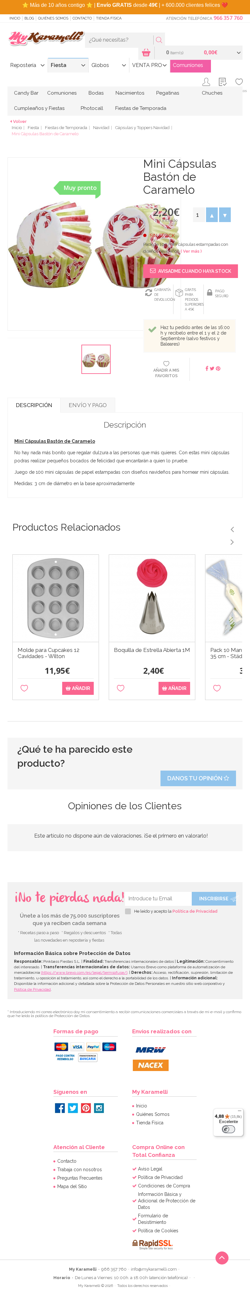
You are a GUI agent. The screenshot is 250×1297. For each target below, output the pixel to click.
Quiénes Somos (53, 18)
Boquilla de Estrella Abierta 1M (152, 650)
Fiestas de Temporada (140, 108)
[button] (212, 214)
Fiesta (58, 65)
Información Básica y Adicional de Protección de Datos (166, 1201)
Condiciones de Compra (164, 1185)
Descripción (34, 405)
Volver (20, 121)
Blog (29, 18)
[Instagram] (99, 1108)
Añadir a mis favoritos (166, 373)
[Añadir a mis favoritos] (24, 688)
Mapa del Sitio (72, 1186)
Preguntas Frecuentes (80, 1178)
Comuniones (188, 65)
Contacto (82, 18)
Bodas (96, 93)
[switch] (228, 1129)
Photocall (92, 108)
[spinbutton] (199, 214)
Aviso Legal (150, 1168)
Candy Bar (26, 93)
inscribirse (214, 898)
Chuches (212, 93)
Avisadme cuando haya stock (194, 271)
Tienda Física (108, 18)
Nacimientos (130, 93)
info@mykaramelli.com (154, 1269)
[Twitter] (73, 1108)
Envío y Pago (88, 405)
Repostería (23, 65)
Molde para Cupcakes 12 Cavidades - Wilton (48, 653)
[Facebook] (60, 1108)
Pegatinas (167, 93)
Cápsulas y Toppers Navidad (142, 127)
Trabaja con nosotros (79, 1169)
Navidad (101, 127)
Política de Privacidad (195, 911)
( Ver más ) (191, 251)
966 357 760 (228, 17)
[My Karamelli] (46, 38)
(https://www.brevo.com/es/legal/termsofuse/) (84, 972)
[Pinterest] (86, 1108)
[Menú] (239, 1112)
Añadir (80, 688)
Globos (100, 65)
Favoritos (239, 90)
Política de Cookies (158, 1230)
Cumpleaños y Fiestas (39, 108)
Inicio (14, 18)
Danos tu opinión (195, 778)
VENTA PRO (147, 65)
